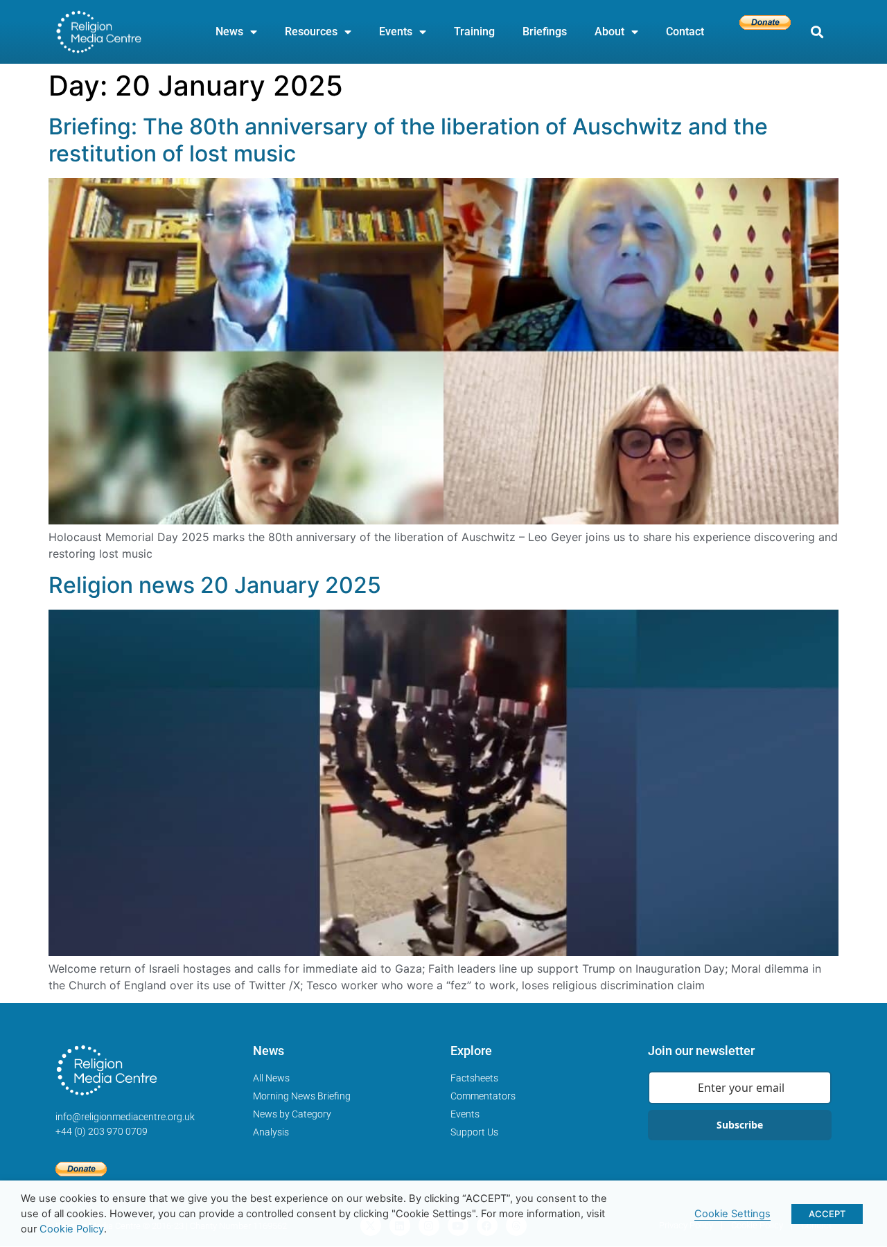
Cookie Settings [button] (732, 1214)
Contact (685, 31)
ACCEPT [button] (827, 1213)
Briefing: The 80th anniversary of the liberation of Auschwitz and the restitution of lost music (408, 139)
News (229, 31)
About (609, 31)
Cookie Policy (71, 1229)
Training (474, 31)
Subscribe (740, 1124)
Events (395, 31)
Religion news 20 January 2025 (215, 585)
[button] (816, 32)
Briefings (544, 31)
